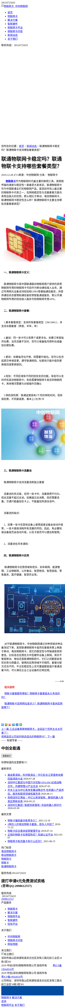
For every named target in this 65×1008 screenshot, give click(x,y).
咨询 (3, 1001)
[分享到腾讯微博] (13, 724)
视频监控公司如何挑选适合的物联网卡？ (28, 736)
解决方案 (13, 20)
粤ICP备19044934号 (12, 976)
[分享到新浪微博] (10, 724)
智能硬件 (13, 23)
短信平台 (13, 924)
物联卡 (5, 862)
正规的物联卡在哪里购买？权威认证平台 (30, 834)
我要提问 (7, 756)
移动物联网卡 (8, 855)
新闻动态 (13, 35)
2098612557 (7, 899)
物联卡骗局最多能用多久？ (23, 820)
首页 (10, 12)
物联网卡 (13, 16)
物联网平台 (14, 916)
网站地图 (13, 944)
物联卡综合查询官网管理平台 (24, 831)
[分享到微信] (20, 724)
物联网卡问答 (15, 31)
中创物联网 (14, 936)
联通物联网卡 (8, 866)
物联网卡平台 (15, 27)
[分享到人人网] (17, 724)
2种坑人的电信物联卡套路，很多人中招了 (31, 824)
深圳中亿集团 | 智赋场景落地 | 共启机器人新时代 (35, 805)
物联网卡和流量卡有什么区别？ (25, 841)
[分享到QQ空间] (6, 724)
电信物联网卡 (8, 851)
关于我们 (13, 39)
